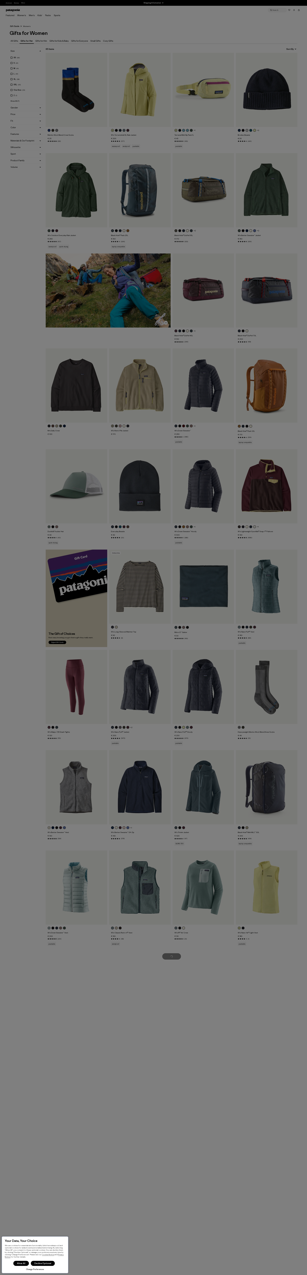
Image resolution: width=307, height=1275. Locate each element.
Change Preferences (35, 1269)
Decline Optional (42, 1263)
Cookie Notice (48, 1254)
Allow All (21, 1263)
